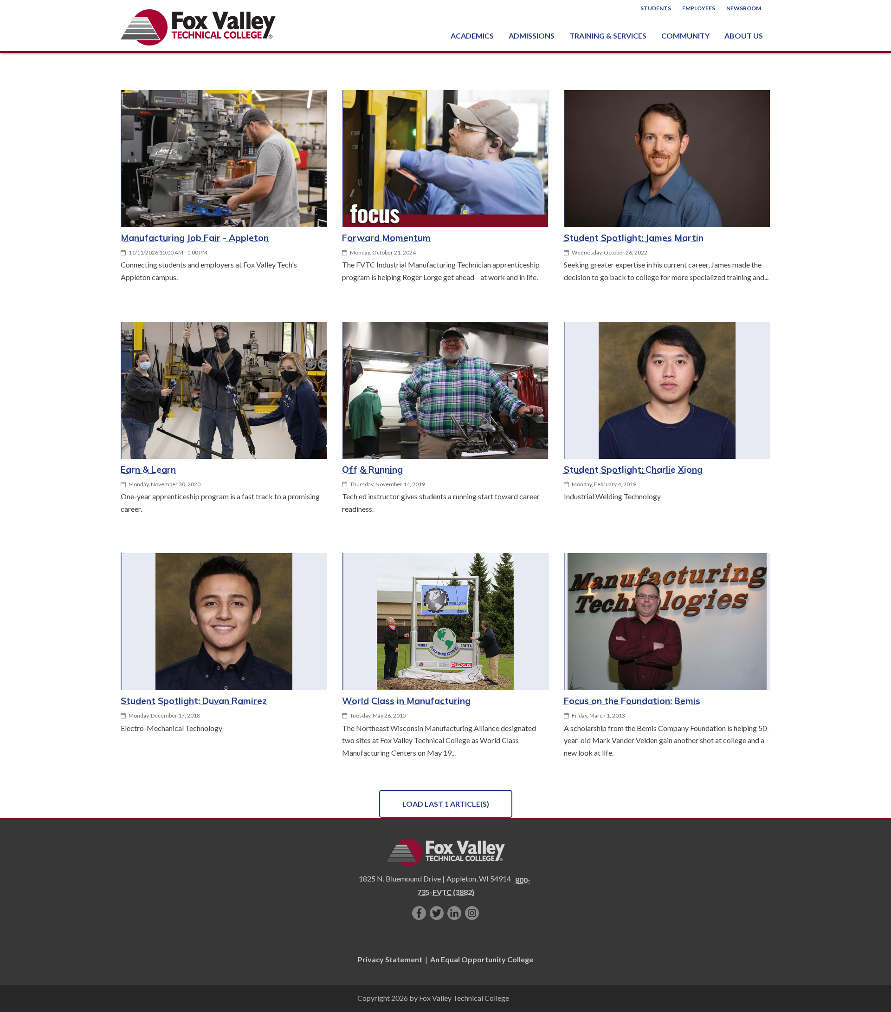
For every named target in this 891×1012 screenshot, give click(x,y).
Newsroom (743, 8)
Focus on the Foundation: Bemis (632, 700)
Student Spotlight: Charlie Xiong (633, 469)
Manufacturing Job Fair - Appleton (195, 237)
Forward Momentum (386, 237)
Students (655, 8)
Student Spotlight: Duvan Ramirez (194, 700)
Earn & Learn (148, 469)
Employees (698, 8)
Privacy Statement (390, 959)
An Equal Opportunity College (481, 959)
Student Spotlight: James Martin (634, 237)
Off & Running (372, 469)
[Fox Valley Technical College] (198, 27)
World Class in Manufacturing (406, 700)
